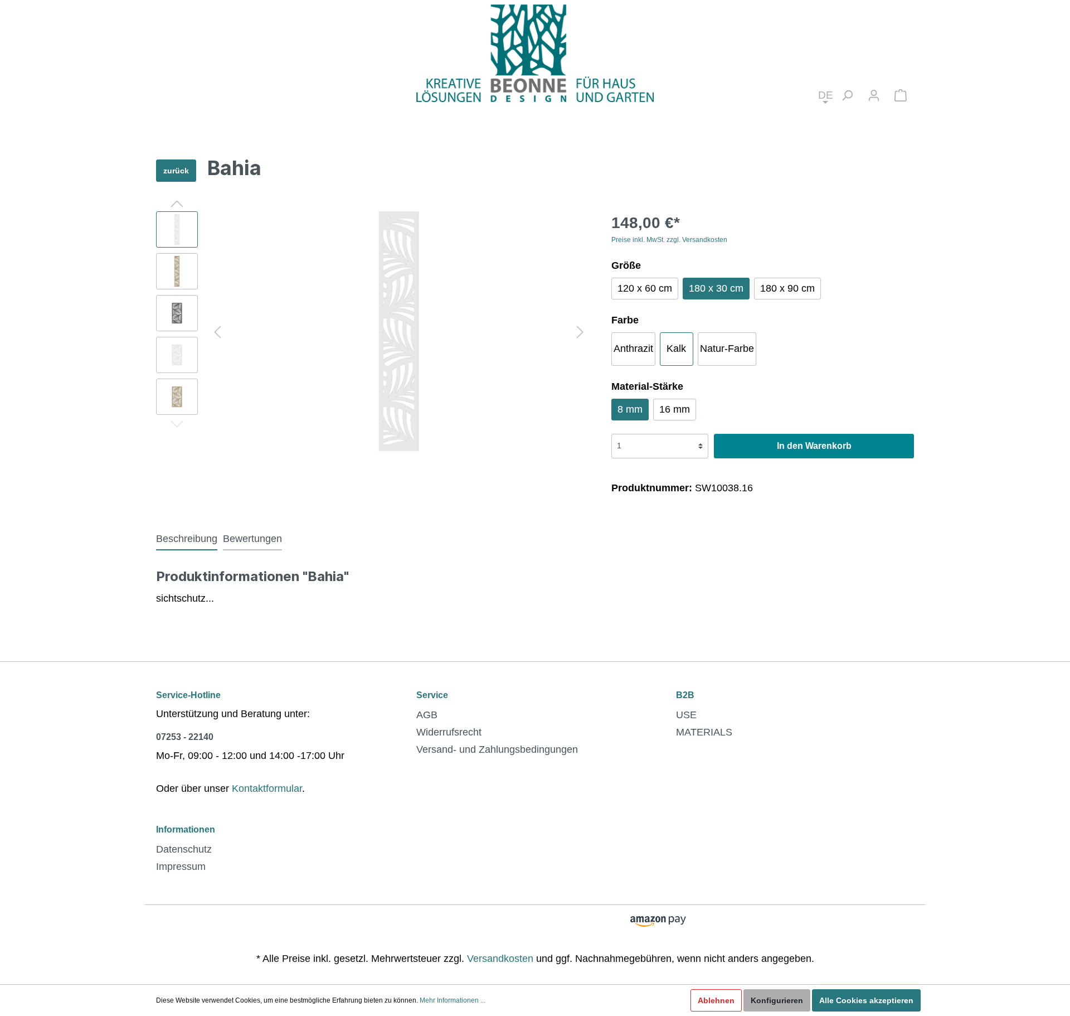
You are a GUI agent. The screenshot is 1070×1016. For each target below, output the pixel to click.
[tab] (186, 538)
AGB (426, 714)
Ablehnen (716, 1000)
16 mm (674, 409)
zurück (176, 170)
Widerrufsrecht (448, 732)
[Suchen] (847, 95)
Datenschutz (184, 849)
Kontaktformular (267, 788)
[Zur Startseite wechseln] (535, 52)
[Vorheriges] (217, 331)
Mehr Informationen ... (452, 1000)
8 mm (630, 409)
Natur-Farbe (727, 348)
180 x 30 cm (716, 288)
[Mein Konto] (873, 95)
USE (686, 714)
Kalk (676, 348)
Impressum (181, 866)
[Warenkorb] (900, 95)
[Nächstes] (580, 331)
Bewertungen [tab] (252, 538)
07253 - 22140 (184, 737)
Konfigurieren (777, 1000)
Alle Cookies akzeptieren (866, 1000)
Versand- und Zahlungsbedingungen (497, 749)
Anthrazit (633, 348)
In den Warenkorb (814, 446)
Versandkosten (500, 958)
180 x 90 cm (787, 288)
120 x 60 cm (644, 288)
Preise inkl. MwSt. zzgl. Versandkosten (669, 240)
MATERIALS (704, 732)
